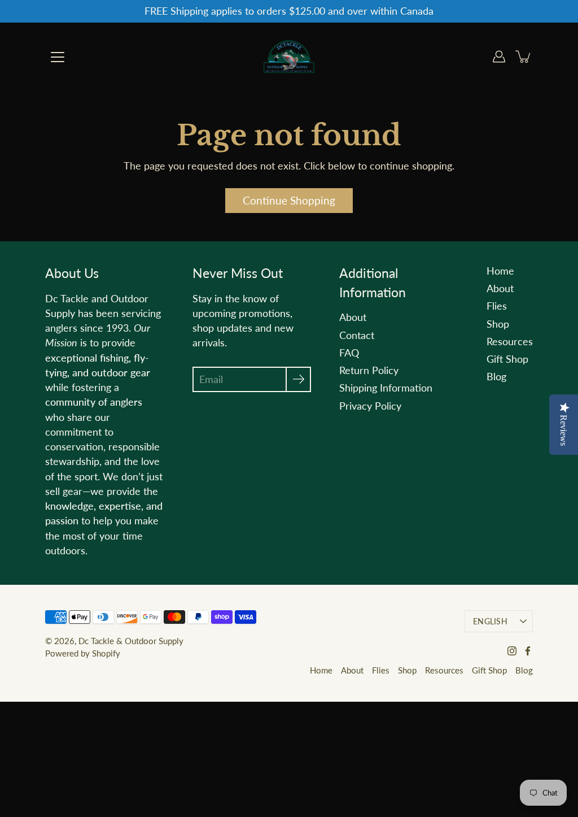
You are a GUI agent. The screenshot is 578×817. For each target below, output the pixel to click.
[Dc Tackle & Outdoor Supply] (289, 56)
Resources (510, 341)
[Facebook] (528, 650)
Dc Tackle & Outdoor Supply (130, 641)
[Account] (499, 56)
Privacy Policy (370, 406)
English (490, 621)
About (352, 317)
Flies (497, 306)
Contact (356, 335)
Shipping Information (385, 388)
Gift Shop (507, 359)
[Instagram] (512, 650)
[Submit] (298, 379)
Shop (498, 324)
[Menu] (57, 57)
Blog (496, 377)
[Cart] (524, 56)
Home (500, 271)
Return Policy (369, 370)
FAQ (349, 353)
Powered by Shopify (82, 653)
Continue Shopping (289, 200)
